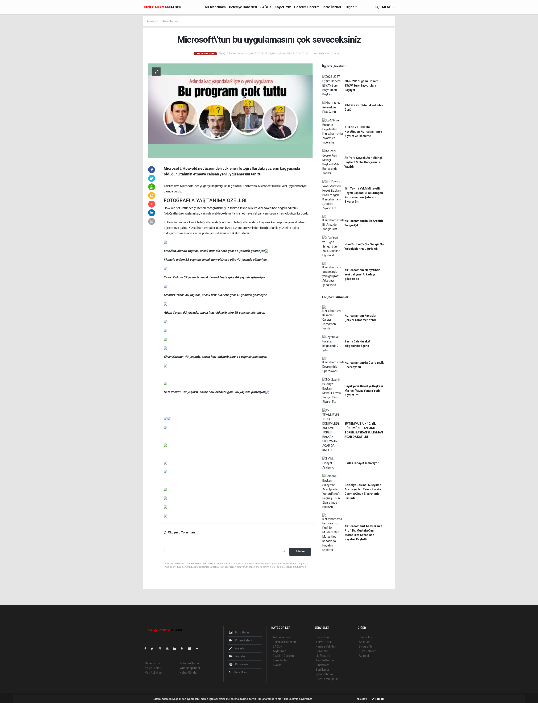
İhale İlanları (332, 7)
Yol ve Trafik (324, 642)
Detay (363, 698)
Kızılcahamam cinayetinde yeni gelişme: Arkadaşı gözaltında (362, 274)
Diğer (350, 7)
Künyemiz (241, 664)
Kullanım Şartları (190, 663)
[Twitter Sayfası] (154, 648)
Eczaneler (322, 651)
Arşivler (240, 656)
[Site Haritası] (191, 648)
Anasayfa (153, 21)
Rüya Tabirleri (367, 651)
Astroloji (364, 655)
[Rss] (184, 648)
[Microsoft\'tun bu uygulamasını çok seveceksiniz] (230, 110)
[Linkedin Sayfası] (176, 648)
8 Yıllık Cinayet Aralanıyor (361, 463)
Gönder (300, 551)
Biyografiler (366, 646)
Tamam (379, 698)
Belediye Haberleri (243, 7)
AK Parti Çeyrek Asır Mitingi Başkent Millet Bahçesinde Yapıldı (363, 162)
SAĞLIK (266, 7)
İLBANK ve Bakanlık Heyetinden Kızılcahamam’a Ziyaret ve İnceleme (363, 131)
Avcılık (277, 665)
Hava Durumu (324, 637)
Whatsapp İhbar (190, 668)
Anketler (364, 642)
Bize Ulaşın (241, 672)
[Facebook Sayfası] (146, 648)
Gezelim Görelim (306, 7)
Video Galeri (243, 640)
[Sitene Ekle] (199, 648)
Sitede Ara (365, 637)
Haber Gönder (189, 672)
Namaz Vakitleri (326, 646)
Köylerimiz (283, 7)
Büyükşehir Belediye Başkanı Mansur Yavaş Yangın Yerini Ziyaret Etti (363, 390)
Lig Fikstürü (323, 655)
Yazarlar (240, 648)
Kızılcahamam (215, 7)
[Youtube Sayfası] (169, 648)
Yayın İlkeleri (153, 668)
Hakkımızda (152, 663)
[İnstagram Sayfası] (162, 648)
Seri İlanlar (322, 669)
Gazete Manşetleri (327, 679)
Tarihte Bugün (325, 660)
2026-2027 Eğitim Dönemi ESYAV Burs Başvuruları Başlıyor (361, 85)
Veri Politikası (153, 672)
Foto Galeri (242, 632)
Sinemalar (322, 665)
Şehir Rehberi (324, 674)
